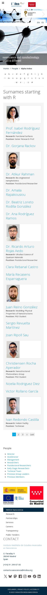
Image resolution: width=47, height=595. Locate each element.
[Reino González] (13, 293)
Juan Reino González (21, 307)
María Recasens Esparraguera (18, 276)
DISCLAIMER (12, 589)
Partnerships (11, 518)
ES (43, 22)
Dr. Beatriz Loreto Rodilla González (20, 204)
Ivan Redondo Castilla (22, 419)
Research (10, 514)
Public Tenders (12, 534)
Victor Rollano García (22, 391)
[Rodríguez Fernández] (13, 114)
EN (38, 22)
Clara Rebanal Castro (22, 267)
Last (32, 434)
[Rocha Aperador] (13, 349)
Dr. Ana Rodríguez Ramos (20, 215)
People (15, 68)
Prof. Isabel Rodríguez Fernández (23, 130)
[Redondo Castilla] (13, 405)
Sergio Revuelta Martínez (18, 325)
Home (6, 68)
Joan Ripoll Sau (17, 335)
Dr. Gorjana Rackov (21, 145)
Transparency (12, 530)
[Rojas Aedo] (13, 232)
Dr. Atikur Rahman (20, 174)
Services (9, 522)
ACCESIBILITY (34, 589)
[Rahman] (13, 160)
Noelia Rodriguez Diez (23, 383)
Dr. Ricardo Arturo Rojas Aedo (20, 248)
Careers (9, 526)
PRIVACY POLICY (23, 589)
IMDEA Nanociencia (14, 509)
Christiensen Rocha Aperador (21, 365)
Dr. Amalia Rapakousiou (15, 192)
